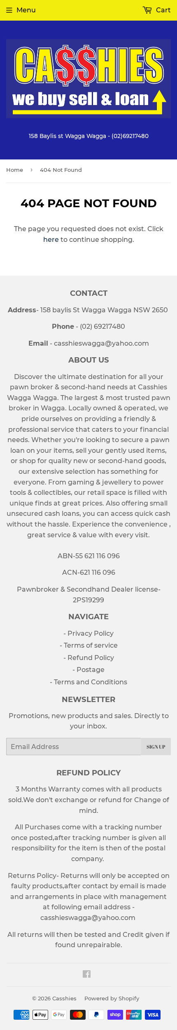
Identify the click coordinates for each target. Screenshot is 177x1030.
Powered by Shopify (111, 998)
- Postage (88, 670)
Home (14, 169)
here (51, 239)
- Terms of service (89, 645)
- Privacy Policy (88, 633)
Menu (26, 10)
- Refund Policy (88, 658)
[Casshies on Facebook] (86, 975)
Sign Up (156, 746)
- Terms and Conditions (88, 682)
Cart (162, 10)
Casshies (64, 998)
